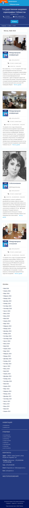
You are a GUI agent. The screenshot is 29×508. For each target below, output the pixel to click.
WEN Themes (20, 506)
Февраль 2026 (7, 296)
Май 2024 (6, 346)
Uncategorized (7, 435)
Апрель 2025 (7, 321)
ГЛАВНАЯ (8, 503)
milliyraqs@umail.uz (8, 17)
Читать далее (17, 84)
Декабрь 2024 (7, 331)
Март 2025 (6, 323)
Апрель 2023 (7, 373)
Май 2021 (6, 409)
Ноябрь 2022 (7, 378)
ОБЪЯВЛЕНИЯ (15, 124)
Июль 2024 (7, 343)
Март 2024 (6, 351)
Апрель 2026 (7, 291)
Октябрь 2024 (7, 336)
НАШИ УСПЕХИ (7, 440)
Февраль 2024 (7, 353)
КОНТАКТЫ (20, 503)
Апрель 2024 (7, 348)
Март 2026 (6, 293)
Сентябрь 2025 (8, 308)
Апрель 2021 (7, 411)
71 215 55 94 (7, 16)
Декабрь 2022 (7, 376)
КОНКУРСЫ (6, 438)
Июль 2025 (7, 313)
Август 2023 (7, 366)
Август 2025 (7, 311)
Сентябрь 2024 (8, 338)
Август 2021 (7, 401)
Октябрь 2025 (7, 306)
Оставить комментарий (15, 63)
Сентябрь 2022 (8, 381)
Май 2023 (6, 371)
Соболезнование (15, 183)
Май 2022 (6, 383)
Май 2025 (6, 318)
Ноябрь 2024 (7, 333)
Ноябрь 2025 (7, 303)
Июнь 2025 (7, 316)
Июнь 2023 (7, 368)
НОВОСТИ (12, 66)
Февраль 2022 (7, 391)
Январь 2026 (7, 298)
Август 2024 (7, 341)
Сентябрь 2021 (8, 399)
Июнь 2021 (7, 406)
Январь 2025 (7, 328)
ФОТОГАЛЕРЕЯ (7, 448)
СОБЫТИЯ (18, 66)
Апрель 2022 (7, 386)
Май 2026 (6, 288)
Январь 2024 (7, 356)
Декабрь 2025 (7, 301)
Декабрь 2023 (7, 358)
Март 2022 (6, 388)
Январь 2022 (7, 393)
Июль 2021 (7, 404)
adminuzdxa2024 (15, 60)
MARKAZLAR (6, 427)
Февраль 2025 (7, 326)
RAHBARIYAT (7, 425)
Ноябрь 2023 (7, 361)
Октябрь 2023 (7, 363)
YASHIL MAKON (7, 436)
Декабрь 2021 (7, 396)
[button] (3, 3)
